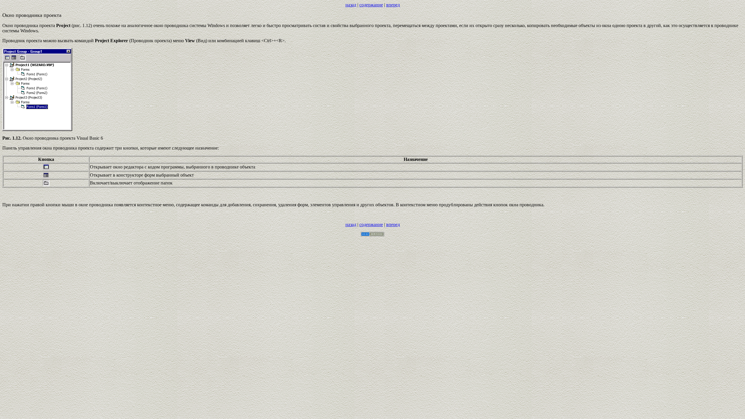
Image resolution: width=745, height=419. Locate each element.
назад (350, 4)
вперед (393, 4)
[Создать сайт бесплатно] (372, 234)
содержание (371, 4)
